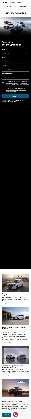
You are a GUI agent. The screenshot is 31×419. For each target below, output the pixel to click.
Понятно (6, 414)
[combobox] (12, 53)
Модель (4, 49)
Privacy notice (26, 312)
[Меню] (28, 2)
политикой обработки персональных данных (15, 410)
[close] (30, 313)
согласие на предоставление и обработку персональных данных (17, 84)
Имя (3, 57)
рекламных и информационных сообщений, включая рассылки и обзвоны (16, 90)
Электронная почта (7, 73)
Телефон (4, 65)
